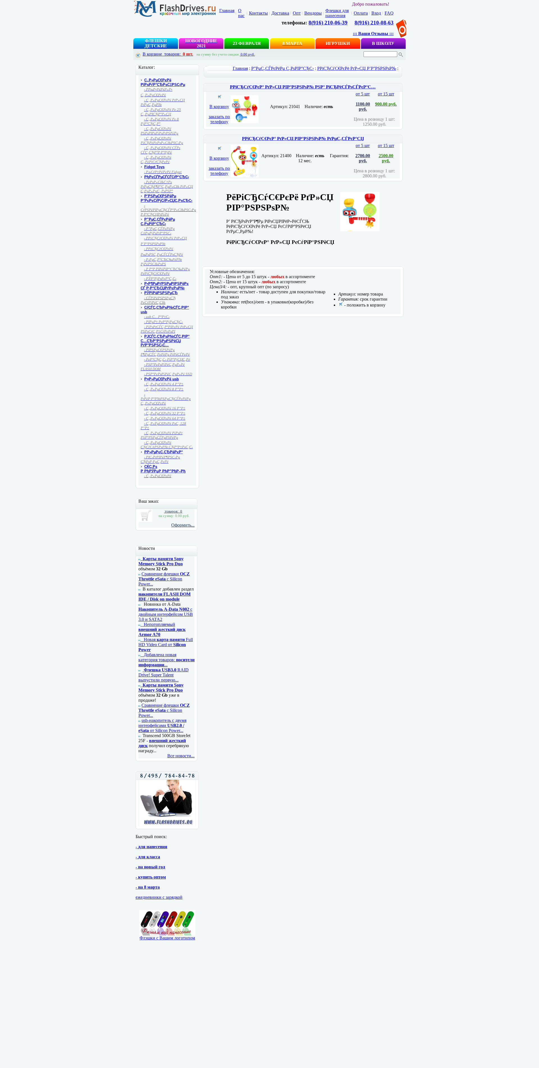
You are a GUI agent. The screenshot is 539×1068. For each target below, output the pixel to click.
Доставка (280, 13)
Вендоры (313, 13)
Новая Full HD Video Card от (165, 644)
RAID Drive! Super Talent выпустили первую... (163, 674)
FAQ (389, 13)
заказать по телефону (219, 119)
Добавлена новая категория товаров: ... (166, 659)
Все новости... (181, 755)
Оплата (361, 13)
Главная (226, 10)
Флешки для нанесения (337, 13)
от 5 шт (363, 101)
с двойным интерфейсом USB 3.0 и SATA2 (165, 614)
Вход (376, 13)
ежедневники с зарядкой (159, 897)
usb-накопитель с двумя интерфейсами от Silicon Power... (162, 725)
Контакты (258, 13)
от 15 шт (386, 153)
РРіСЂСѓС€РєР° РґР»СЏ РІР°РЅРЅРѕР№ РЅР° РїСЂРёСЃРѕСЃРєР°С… (303, 86)
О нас (241, 13)
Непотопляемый (162, 629)
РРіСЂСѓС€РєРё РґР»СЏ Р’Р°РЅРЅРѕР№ (356, 68)
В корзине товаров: (168, 54)
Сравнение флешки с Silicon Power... (164, 578)
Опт (297, 13)
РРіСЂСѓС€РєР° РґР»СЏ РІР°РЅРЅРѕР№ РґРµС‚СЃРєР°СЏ (303, 138)
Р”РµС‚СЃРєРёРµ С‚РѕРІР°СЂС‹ (282, 68)
